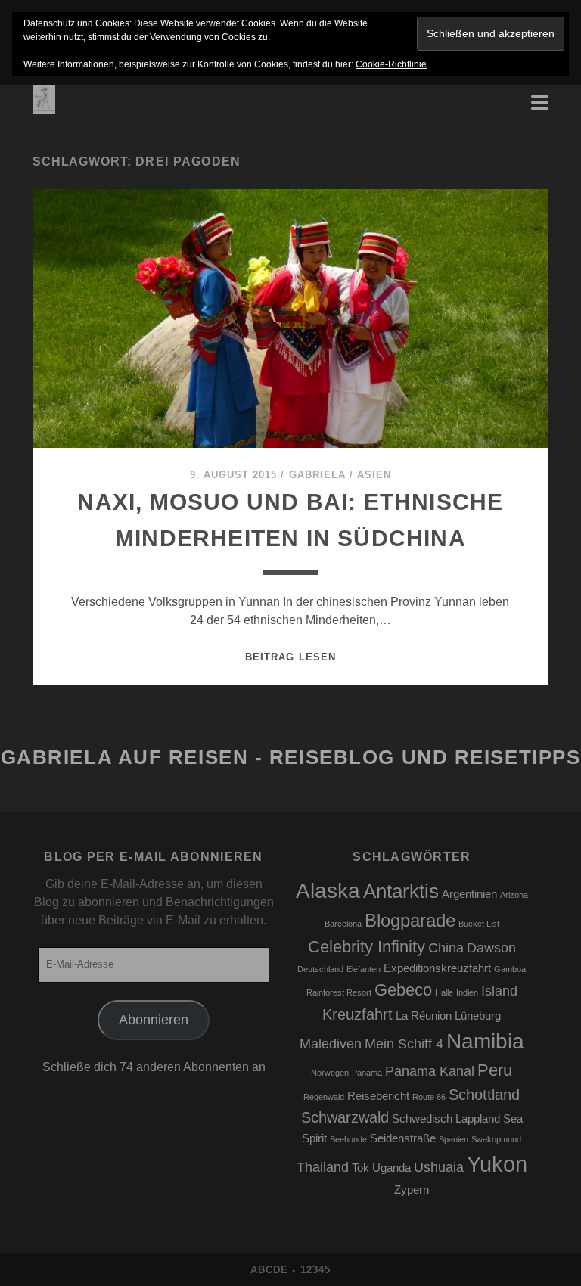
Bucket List (478, 923)
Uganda (391, 1168)
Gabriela (317, 474)
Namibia (485, 1041)
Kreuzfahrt (357, 1014)
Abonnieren (153, 1019)
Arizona (514, 894)
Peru (494, 1070)
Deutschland (320, 969)
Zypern (411, 1190)
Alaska (328, 890)
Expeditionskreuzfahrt (437, 968)
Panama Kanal (429, 1071)
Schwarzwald (345, 1117)
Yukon (497, 1163)
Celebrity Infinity (366, 946)
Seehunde (348, 1139)
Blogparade (410, 920)
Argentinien (469, 894)
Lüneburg (478, 1016)
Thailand (323, 1167)
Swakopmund (496, 1139)
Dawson (491, 947)
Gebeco (403, 989)
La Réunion (424, 1016)
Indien (467, 992)
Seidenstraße (403, 1138)
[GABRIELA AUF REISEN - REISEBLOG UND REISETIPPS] (44, 107)
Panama (367, 1072)
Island (499, 991)
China (446, 947)
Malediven (331, 1043)
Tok (360, 1168)
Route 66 (429, 1096)
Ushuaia (439, 1167)
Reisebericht (378, 1096)
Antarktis (401, 891)
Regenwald (323, 1096)
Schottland (484, 1094)
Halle (444, 992)
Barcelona (343, 923)
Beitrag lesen (290, 657)
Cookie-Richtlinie (391, 64)
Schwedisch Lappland (446, 1119)
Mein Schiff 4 (404, 1043)
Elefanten (363, 969)
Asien (374, 474)
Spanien (453, 1139)
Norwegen (330, 1072)
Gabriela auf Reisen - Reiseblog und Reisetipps (291, 757)
